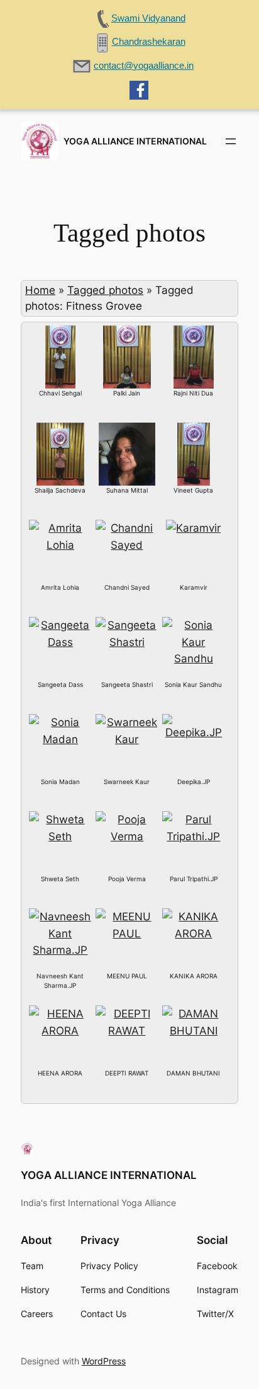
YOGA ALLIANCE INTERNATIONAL (135, 141)
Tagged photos (105, 290)
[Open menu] (230, 141)
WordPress (104, 1361)
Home (40, 290)
